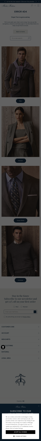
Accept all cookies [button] (20, 432)
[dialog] (20, 220)
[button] (20, 436)
